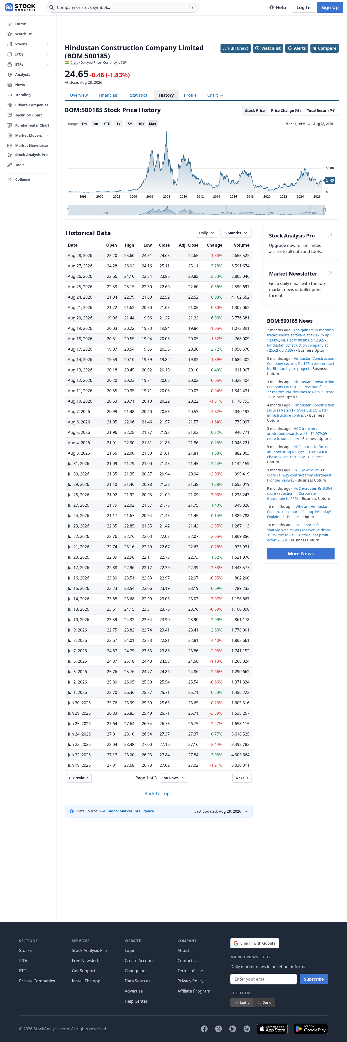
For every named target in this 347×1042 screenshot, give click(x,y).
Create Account (139, 960)
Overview (79, 95)
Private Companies (37, 981)
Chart (213, 95)
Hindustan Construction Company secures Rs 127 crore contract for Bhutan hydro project (300, 363)
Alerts (300, 48)
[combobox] (122, 7)
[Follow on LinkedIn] (233, 1029)
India (74, 62)
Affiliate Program (194, 991)
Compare (327, 48)
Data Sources (137, 981)
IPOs (23, 960)
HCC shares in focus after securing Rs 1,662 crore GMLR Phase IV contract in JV (297, 451)
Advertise (134, 991)
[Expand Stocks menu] (47, 44)
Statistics (138, 95)
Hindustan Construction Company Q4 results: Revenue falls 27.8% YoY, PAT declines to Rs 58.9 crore (300, 386)
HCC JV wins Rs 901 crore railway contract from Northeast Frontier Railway (299, 475)
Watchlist (271, 48)
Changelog (135, 970)
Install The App (86, 981)
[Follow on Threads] (247, 1029)
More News (301, 554)
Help (281, 7)
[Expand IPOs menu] (47, 54)
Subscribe (314, 979)
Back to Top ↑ (158, 793)
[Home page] (20, 7)
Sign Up (330, 7)
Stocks (25, 950)
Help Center (136, 1001)
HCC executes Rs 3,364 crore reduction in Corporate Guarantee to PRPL (299, 493)
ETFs (23, 970)
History (166, 95)
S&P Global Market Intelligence (126, 811)
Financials (108, 95)
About (183, 950)
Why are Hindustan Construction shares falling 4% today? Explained (299, 511)
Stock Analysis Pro (89, 950)
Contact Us (188, 960)
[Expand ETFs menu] (47, 64)
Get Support (84, 970)
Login (130, 950)
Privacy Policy (190, 981)
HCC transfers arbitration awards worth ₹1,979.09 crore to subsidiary (297, 433)
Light (244, 1002)
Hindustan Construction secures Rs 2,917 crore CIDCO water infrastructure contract (300, 410)
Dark (266, 1002)
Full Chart (238, 48)
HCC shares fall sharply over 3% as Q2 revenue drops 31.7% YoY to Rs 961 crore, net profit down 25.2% (299, 532)
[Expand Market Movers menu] (47, 135)
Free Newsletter (87, 960)
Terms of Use (190, 970)
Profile (190, 95)
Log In (303, 7)
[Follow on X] (218, 1029)
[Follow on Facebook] (204, 1029)
